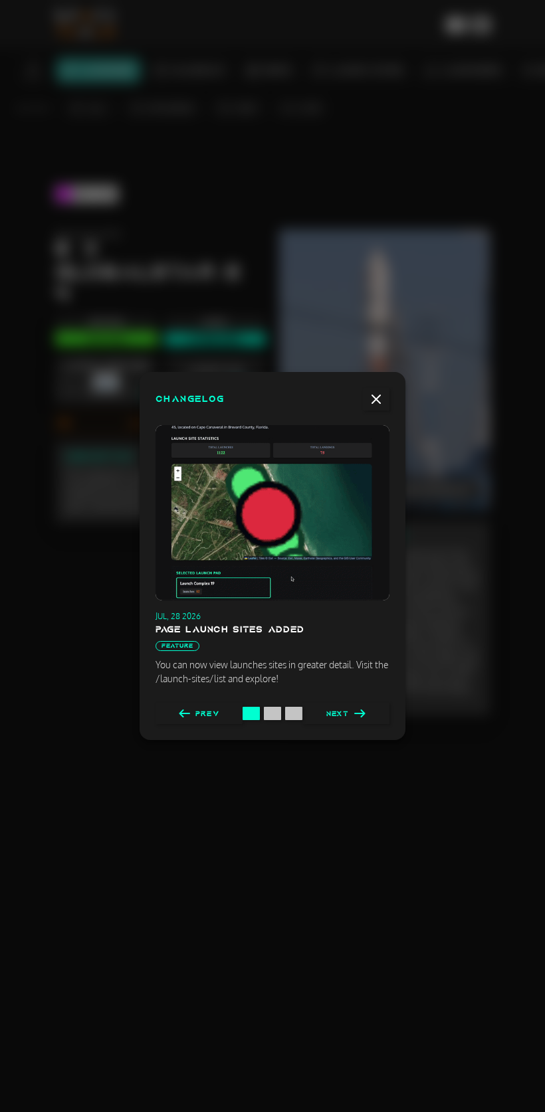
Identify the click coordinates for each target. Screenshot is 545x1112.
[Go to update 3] (293, 713)
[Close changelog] (376, 399)
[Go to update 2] (272, 713)
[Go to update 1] (251, 713)
